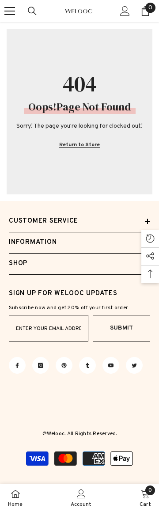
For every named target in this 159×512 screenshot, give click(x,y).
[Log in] (125, 11)
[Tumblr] (87, 365)
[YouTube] (110, 365)
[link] (81, 497)
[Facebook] (17, 365)
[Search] (32, 11)
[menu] (9, 11)
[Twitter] (134, 365)
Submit (121, 328)
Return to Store (79, 144)
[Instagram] (40, 365)
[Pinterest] (64, 365)
